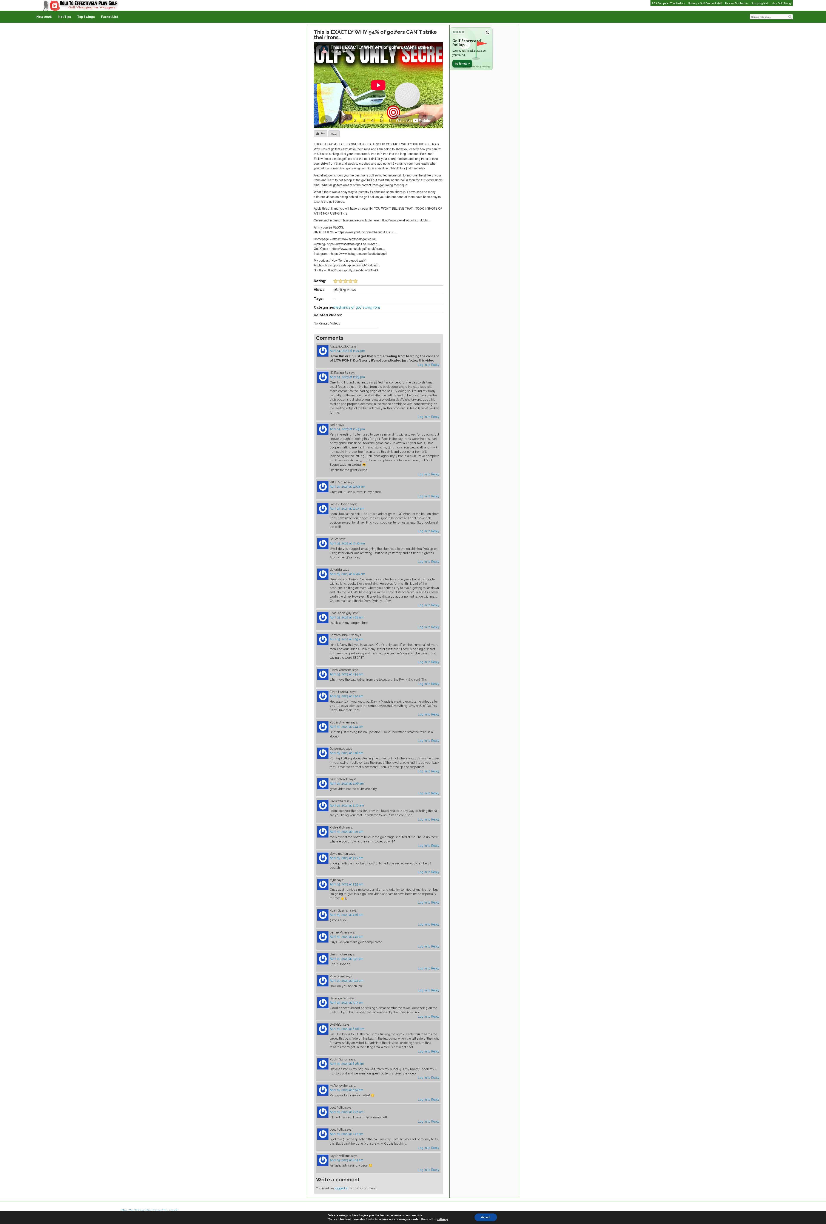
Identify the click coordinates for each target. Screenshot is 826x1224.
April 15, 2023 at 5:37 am (346, 1002)
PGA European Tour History (668, 3)
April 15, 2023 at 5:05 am (346, 958)
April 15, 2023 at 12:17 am (347, 508)
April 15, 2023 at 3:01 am (346, 831)
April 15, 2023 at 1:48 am (346, 753)
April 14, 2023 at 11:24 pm (347, 350)
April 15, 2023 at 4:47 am (346, 936)
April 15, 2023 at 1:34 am (346, 674)
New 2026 (44, 17)
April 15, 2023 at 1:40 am (346, 696)
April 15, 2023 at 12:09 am (347, 486)
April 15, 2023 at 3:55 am (346, 884)
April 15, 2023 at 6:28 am (347, 1063)
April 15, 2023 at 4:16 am (346, 914)
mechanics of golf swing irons (357, 307)
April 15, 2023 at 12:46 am (347, 574)
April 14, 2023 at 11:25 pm (347, 377)
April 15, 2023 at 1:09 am (346, 639)
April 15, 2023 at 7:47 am (346, 1134)
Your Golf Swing (781, 3)
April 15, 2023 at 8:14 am (346, 1160)
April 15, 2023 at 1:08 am (347, 617)
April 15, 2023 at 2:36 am (347, 805)
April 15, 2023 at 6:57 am (346, 1090)
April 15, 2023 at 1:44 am (346, 726)
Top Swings (86, 17)
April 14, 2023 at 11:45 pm (347, 429)
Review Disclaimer (736, 3)
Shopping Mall (759, 3)
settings (442, 1219)
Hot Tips (64, 17)
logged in (341, 1188)
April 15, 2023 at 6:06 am (347, 1029)
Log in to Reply (428, 364)
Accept (485, 1217)
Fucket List (109, 17)
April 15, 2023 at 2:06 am (347, 783)
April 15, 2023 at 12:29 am (347, 543)
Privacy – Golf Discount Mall (705, 3)
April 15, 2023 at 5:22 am (346, 980)
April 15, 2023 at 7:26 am (347, 1112)
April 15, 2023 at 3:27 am (346, 858)
